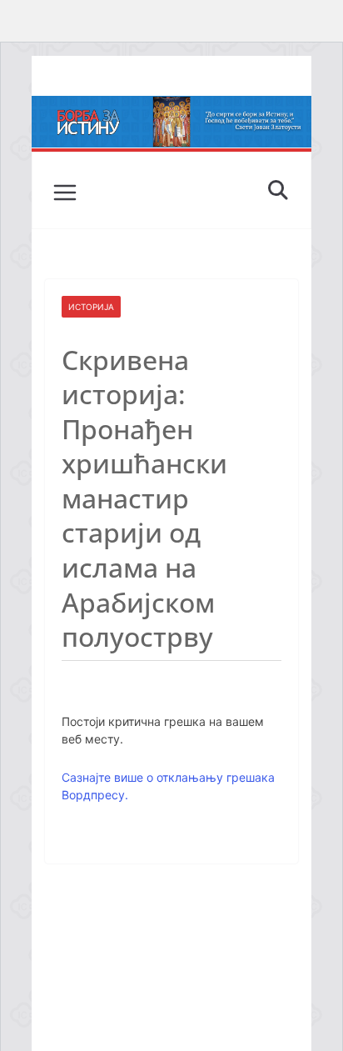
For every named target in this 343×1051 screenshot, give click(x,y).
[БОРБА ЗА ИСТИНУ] (171, 107)
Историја (91, 307)
